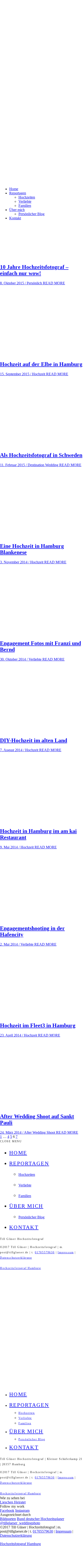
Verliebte (24, 201)
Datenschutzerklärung (16, 1257)
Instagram (22, 1510)
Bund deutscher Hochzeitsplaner (40, 1519)
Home (13, 189)
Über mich (17, 210)
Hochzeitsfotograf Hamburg (20, 1268)
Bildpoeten (8, 1519)
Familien (24, 206)
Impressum (66, 1252)
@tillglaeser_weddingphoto (20, 1523)
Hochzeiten (26, 197)
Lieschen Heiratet (13, 1502)
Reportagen (17, 193)
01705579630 (45, 1252)
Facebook (7, 1510)
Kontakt (15, 218)
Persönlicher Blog (31, 214)
